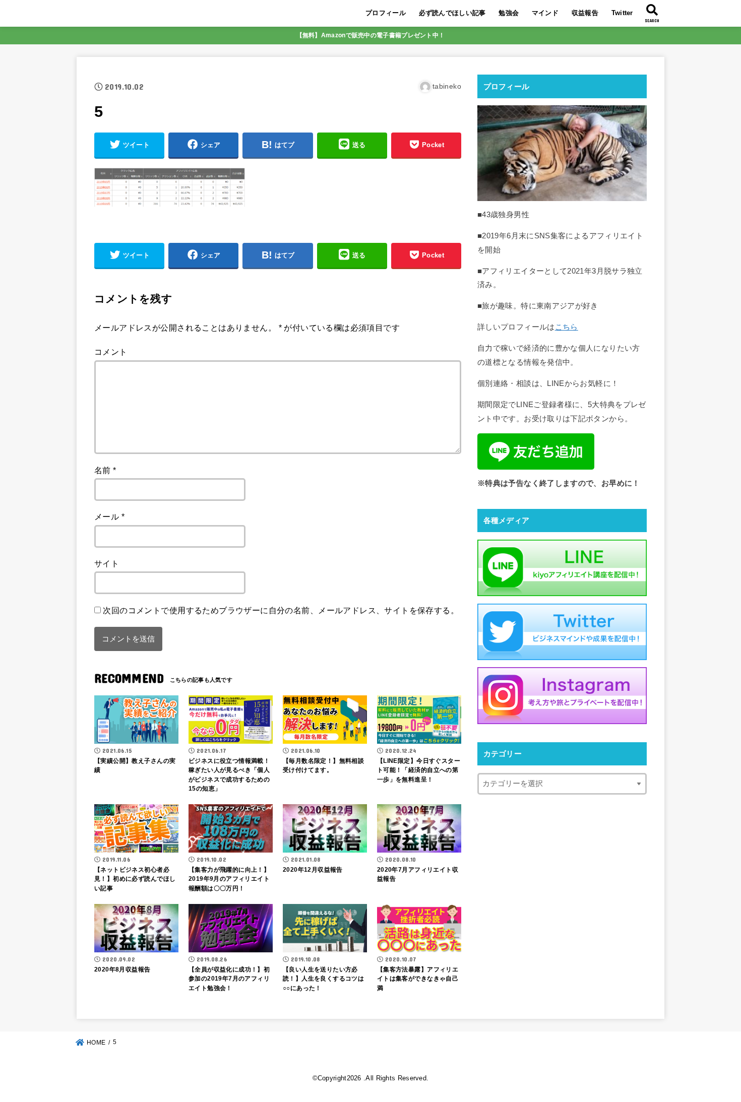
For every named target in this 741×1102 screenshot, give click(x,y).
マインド (545, 13)
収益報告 (585, 13)
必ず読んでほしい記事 (452, 13)
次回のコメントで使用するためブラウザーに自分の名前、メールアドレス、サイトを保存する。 (281, 610)
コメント (111, 351)
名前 (105, 470)
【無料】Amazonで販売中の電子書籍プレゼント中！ (370, 35)
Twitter (622, 13)
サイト (106, 563)
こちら (566, 327)
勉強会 (509, 13)
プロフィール (385, 13)
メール (109, 516)
